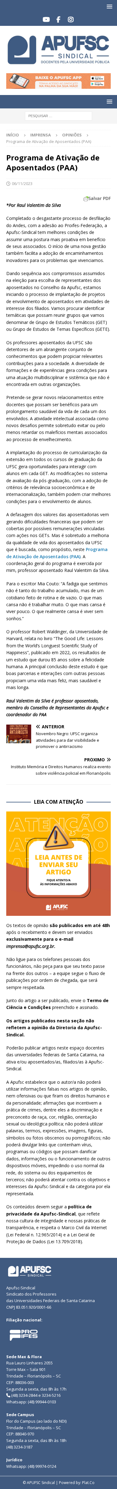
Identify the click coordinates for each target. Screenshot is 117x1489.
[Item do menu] (46, 19)
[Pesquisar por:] (58, 115)
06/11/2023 (22, 183)
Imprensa (40, 135)
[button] (108, 6)
